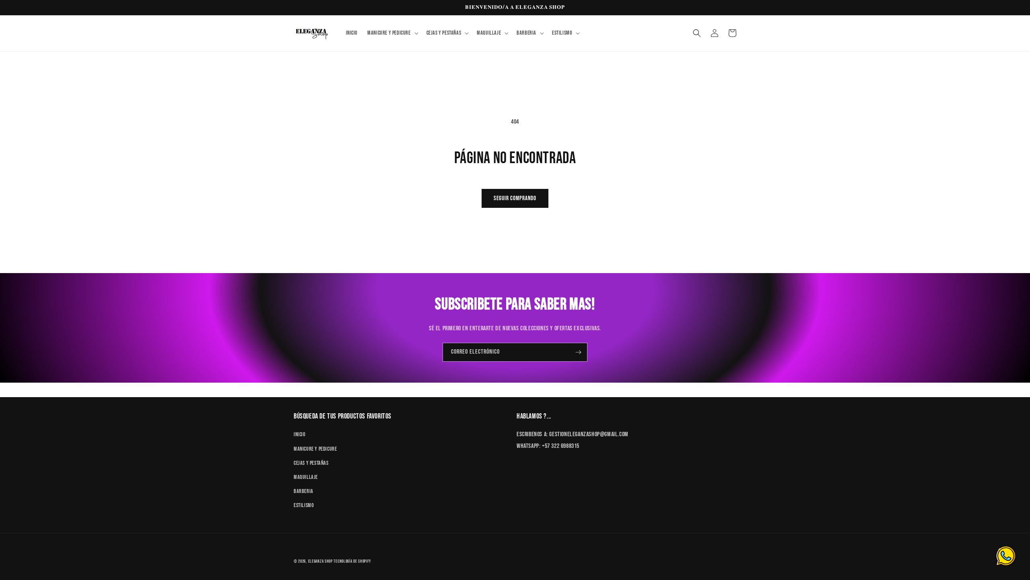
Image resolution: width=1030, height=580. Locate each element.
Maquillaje (306, 477)
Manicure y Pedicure (315, 448)
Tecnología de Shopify (352, 561)
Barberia (303, 491)
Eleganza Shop (320, 561)
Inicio (300, 434)
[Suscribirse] (578, 352)
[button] (392, 33)
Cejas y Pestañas (311, 463)
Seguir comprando (515, 198)
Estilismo (304, 505)
